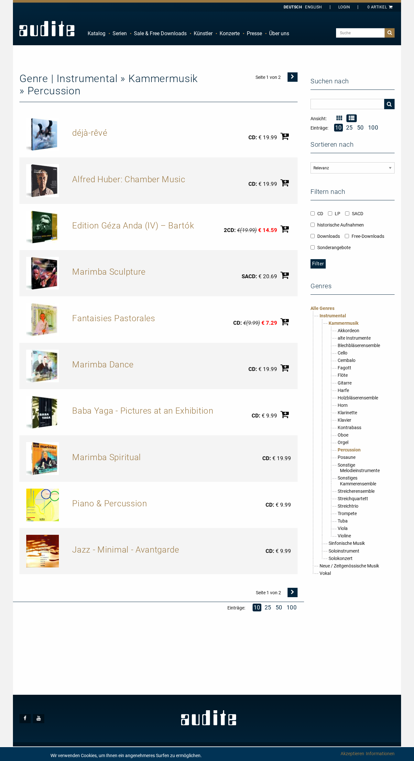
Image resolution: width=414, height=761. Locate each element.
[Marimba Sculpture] (42, 272)
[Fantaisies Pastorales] (42, 319)
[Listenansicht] (351, 118)
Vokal (325, 573)
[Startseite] (46, 28)
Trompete (347, 513)
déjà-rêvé (89, 133)
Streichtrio (348, 506)
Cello (342, 352)
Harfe (343, 390)
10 (257, 607)
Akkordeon (348, 330)
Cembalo (346, 360)
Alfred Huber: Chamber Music (128, 179)
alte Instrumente (354, 338)
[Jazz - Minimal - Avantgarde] (42, 550)
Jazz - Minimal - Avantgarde (125, 550)
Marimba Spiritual (106, 457)
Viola (343, 528)
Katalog (96, 33)
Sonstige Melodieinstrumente (359, 467)
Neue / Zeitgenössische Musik (349, 565)
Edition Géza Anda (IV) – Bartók (133, 225)
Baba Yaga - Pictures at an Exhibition (142, 411)
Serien (120, 33)
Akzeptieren (352, 753)
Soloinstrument (344, 551)
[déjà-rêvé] (42, 133)
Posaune (346, 457)
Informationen (380, 753)
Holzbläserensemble (358, 397)
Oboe (343, 435)
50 (279, 607)
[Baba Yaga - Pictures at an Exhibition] (42, 411)
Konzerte (230, 33)
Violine (344, 535)
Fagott (344, 367)
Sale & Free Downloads (160, 33)
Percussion (349, 449)
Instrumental (333, 315)
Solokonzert (341, 558)
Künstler (203, 33)
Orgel (343, 442)
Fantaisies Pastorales (113, 318)
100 (292, 607)
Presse (254, 33)
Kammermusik (343, 323)
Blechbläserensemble (359, 345)
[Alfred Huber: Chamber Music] (42, 180)
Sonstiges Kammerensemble (357, 480)
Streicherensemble (356, 491)
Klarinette (347, 412)
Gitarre (345, 383)
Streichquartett (353, 498)
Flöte (343, 375)
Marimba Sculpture (109, 272)
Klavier (344, 420)
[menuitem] (96, 33)
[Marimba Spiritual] (42, 458)
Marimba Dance (102, 364)
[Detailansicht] (339, 118)
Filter (318, 264)
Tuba (343, 520)
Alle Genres (322, 308)
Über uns (279, 33)
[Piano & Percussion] (42, 504)
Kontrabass (349, 427)
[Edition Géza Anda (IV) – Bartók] (42, 226)
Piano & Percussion (109, 503)
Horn (343, 405)
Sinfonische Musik (347, 543)
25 (268, 607)
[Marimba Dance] (42, 365)
